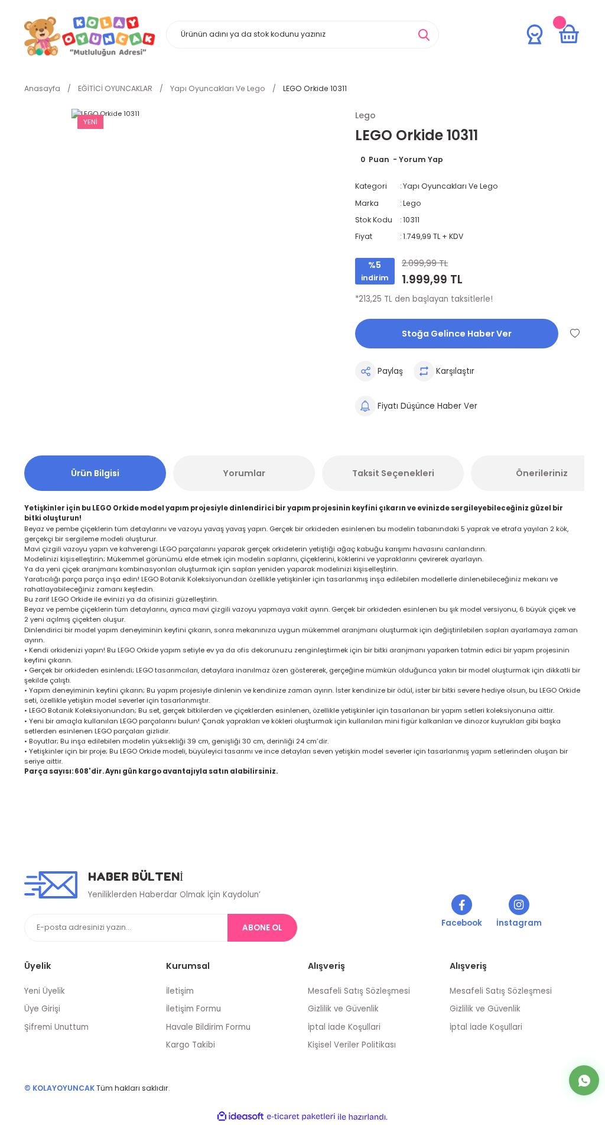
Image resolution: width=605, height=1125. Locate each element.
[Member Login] (535, 34)
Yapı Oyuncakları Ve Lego (450, 186)
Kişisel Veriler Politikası (352, 1044)
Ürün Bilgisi (95, 473)
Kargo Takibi (190, 1044)
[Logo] (89, 36)
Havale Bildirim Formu (208, 1027)
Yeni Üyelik (44, 991)
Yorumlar (244, 473)
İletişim (180, 991)
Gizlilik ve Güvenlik (343, 1008)
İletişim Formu (193, 1008)
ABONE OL (262, 927)
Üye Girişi (42, 1008)
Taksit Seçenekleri (393, 473)
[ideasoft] (240, 1116)
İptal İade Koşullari (344, 1027)
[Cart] (569, 34)
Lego (412, 203)
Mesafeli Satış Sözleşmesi (359, 991)
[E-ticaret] (301, 1117)
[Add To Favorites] (575, 333)
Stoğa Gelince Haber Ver (457, 334)
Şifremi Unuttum (56, 1027)
